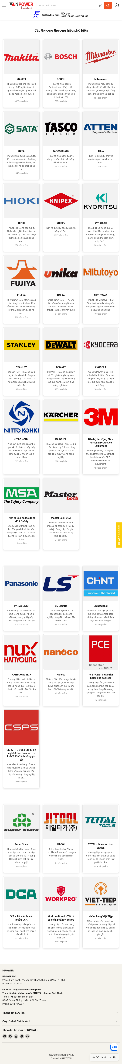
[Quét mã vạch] (100, 5)
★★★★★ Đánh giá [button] (119, 535)
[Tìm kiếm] (108, 5)
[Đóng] (64, 1046)
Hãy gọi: (66, 13)
